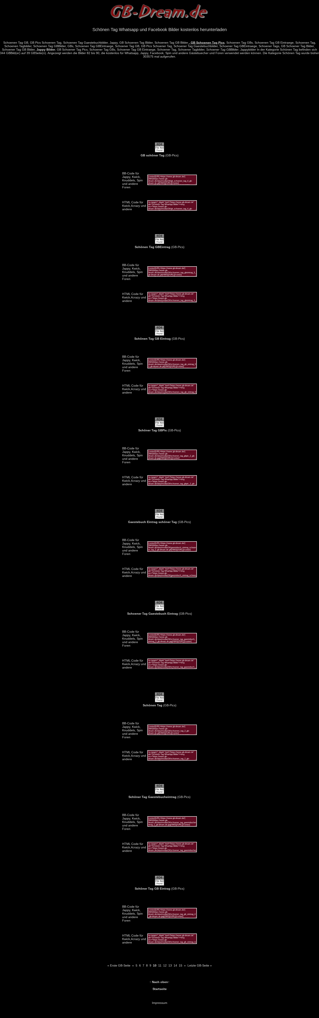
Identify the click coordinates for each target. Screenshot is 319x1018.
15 (180, 965)
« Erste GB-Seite (118, 965)
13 (170, 965)
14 (175, 965)
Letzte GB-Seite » (199, 965)
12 (165, 965)
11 (159, 965)
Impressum (159, 1003)
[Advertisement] (159, 102)
